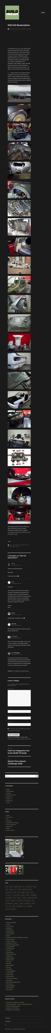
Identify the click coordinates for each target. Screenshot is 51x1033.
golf (27, 892)
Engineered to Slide (11, 943)
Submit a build (10, 830)
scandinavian (9, 903)
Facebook (7, 1018)
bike (7, 886)
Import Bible (9, 952)
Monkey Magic (10, 958)
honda (31, 892)
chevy (34, 886)
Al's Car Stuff (9, 926)
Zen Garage (9, 989)
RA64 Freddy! (10, 965)
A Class (8, 924)
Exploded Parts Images (12, 822)
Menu (43, 12)
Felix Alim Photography (12, 945)
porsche (13, 900)
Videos (8, 802)
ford (18, 892)
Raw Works (9, 969)
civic (7, 889)
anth (11, 544)
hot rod (8, 895)
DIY (16, 889)
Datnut (8, 935)
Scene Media (9, 972)
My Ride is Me (10, 959)
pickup (7, 900)
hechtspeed (14, 636)
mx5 (14, 897)
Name (10, 708)
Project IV (9, 798)
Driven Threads (10, 939)
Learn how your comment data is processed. (19, 739)
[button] (25, 1024)
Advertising (9, 817)
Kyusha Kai (9, 956)
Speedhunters (10, 976)
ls (11, 895)
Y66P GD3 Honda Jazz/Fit (13, 1006)
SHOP (7, 828)
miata (27, 895)
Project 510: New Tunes (12, 1008)
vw (25, 906)
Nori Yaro (8, 961)
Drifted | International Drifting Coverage (17, 937)
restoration (27, 900)
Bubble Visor (9, 930)
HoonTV (8, 950)
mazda (23, 895)
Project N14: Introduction (13, 1010)
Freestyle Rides (10, 946)
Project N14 (9, 800)
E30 (8, 546)
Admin (8, 789)
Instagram (8, 1021)
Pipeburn (8, 963)
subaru (16, 903)
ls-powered (16, 895)
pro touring (20, 900)
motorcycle (9, 897)
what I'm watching (11, 909)
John (12, 581)
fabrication (8, 892)
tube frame (27, 903)
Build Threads (22, 544)
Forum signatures (11, 824)
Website (10, 721)
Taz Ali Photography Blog (13, 982)
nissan (18, 897)
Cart (7, 819)
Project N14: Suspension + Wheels (15, 1002)
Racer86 (8, 967)
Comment (11, 688)
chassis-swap (17, 886)
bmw (27, 544)
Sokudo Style (9, 974)
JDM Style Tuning (11, 954)
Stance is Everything (11, 978)
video (13, 906)
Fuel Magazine (10, 948)
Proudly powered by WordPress (18, 1029)
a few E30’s (18, 48)
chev (23, 886)
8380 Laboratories (11, 922)
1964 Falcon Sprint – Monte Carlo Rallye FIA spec (19, 1004)
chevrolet (28, 886)
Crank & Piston (10, 933)
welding (29, 906)
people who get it (15, 546)
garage (23, 892)
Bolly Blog (9, 928)
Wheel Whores (10, 987)
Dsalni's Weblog (10, 941)
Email (10, 715)
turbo (33, 903)
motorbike (33, 895)
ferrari (14, 892)
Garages (8, 793)
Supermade (9, 980)
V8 (9, 906)
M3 (10, 546)
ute (7, 906)
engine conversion (27, 889)
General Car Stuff (10, 795)
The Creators (9, 984)
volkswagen (19, 906)
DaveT (13, 563)
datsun (11, 889)
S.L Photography (10, 971)
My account (9, 826)
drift (19, 889)
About (8, 815)
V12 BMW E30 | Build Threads (21, 671)
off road (24, 897)
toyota (21, 903)
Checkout (8, 821)
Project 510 (9, 797)
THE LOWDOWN (10, 986)
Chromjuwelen (10, 932)
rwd (33, 900)
